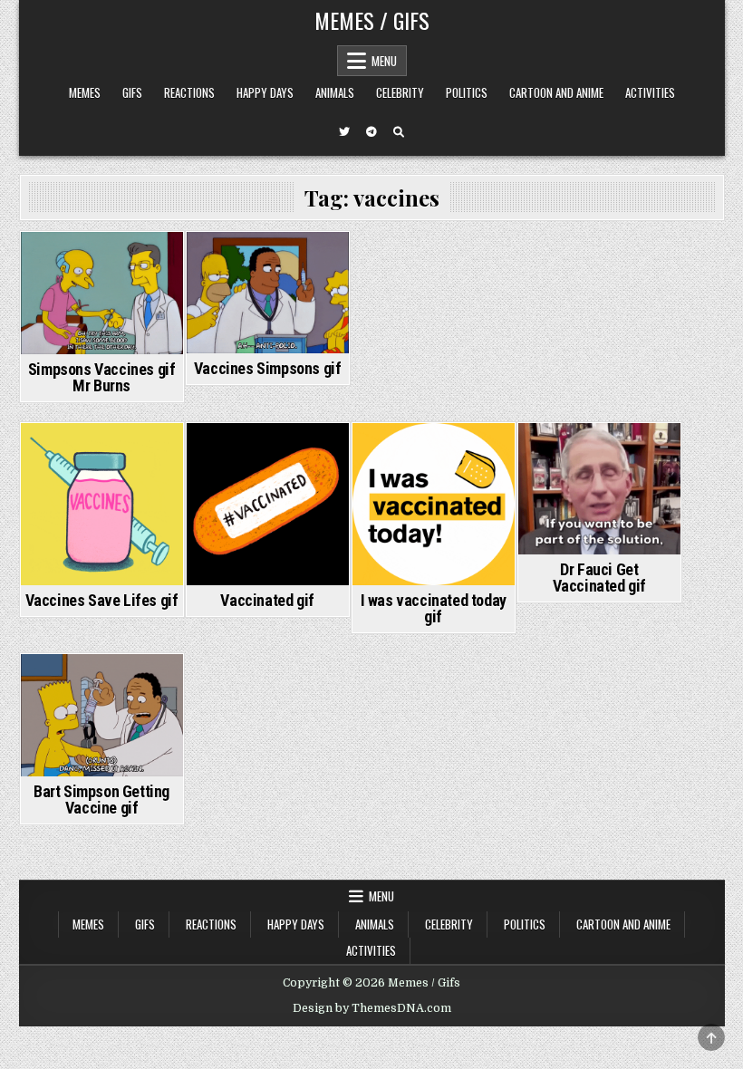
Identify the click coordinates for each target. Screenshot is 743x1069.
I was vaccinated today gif (434, 608)
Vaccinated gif (267, 600)
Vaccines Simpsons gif (268, 368)
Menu (384, 61)
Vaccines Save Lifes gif (102, 600)
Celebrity (400, 92)
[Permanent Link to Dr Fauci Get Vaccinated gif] (599, 488)
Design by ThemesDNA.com (372, 1008)
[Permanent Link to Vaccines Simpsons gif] (268, 292)
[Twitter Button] (344, 132)
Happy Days (265, 92)
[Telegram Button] (371, 132)
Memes (85, 92)
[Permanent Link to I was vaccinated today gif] (433, 504)
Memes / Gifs (371, 20)
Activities (650, 92)
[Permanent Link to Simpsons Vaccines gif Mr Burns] (102, 293)
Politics (466, 92)
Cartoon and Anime (556, 92)
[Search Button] (398, 132)
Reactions (189, 92)
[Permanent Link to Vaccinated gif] (268, 504)
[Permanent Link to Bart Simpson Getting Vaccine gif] (102, 715)
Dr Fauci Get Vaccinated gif (599, 577)
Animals (334, 92)
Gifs (132, 92)
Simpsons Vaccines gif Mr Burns (102, 377)
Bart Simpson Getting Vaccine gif (101, 799)
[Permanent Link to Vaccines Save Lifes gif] (102, 504)
